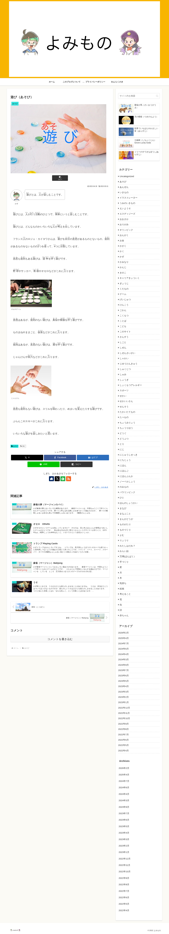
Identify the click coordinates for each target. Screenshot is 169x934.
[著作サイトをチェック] (51, 478)
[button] (60, 178)
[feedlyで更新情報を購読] (62, 478)
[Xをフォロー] (57, 478)
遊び (23, 446)
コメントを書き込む (60, 639)
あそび (15, 446)
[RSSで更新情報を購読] (68, 478)
